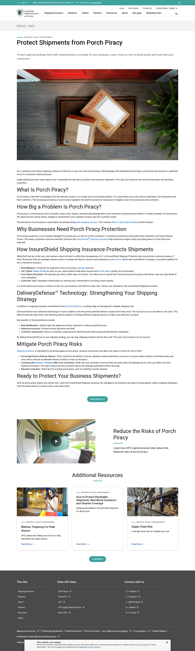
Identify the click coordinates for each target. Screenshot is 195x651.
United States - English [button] (165, 8)
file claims (106, 271)
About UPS (63, 613)
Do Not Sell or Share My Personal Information (37, 637)
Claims (85, 13)
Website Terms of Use (26, 631)
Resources (112, 13)
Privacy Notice (140, 631)
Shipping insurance (25, 351)
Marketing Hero (153, 13)
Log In (121, 8)
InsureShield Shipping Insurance (92, 239)
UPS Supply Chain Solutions (70, 607)
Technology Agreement (52, 631)
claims (118, 259)
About (125, 13)
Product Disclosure (73, 631)
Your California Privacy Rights (115, 631)
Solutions (72, 13)
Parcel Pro (62, 597)
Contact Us (147, 8)
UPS (60, 602)
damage (81, 268)
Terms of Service (91, 631)
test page (137, 13)
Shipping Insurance (53, 13)
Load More (97, 559)
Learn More (96, 3)
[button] (56, 441)
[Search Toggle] (175, 15)
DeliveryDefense (74, 306)
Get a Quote (133, 8)
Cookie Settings (159, 631)
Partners (97, 13)
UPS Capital (63, 591)
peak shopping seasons (87, 222)
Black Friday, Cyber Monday (124, 222)
